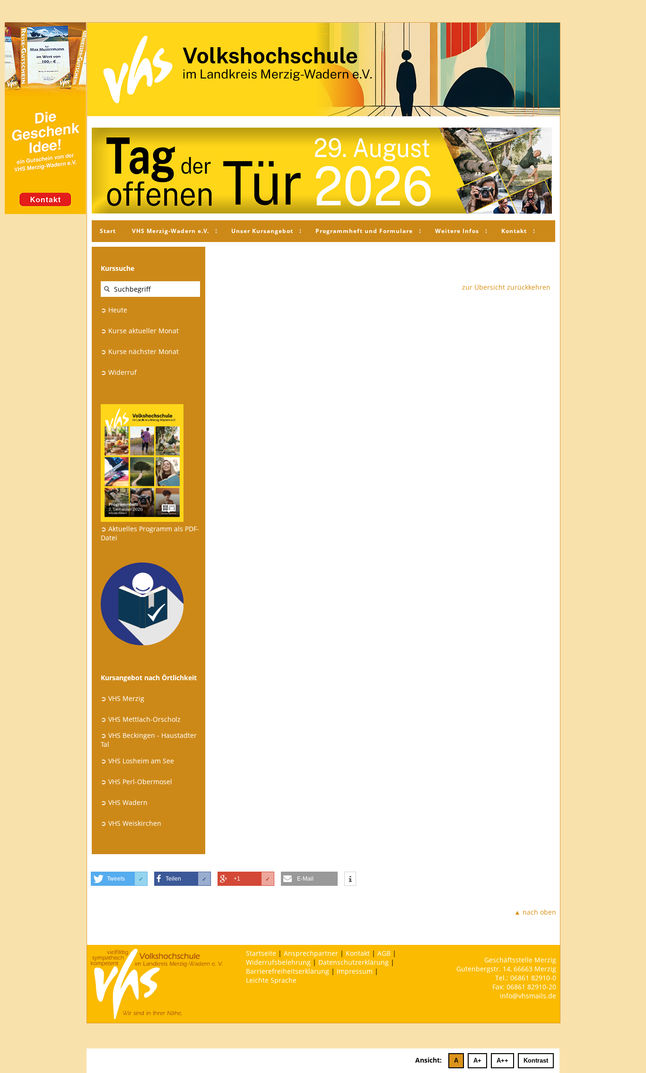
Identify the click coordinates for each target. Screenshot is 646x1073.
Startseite (261, 953)
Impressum (355, 971)
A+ (477, 1060)
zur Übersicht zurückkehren (506, 287)
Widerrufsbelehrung (278, 962)
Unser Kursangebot (262, 231)
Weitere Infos (457, 231)
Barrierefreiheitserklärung (287, 971)
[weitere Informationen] (350, 879)
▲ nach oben (535, 912)
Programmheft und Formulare (364, 231)
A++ (502, 1060)
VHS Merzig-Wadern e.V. (170, 231)
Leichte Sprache (271, 980)
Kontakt (514, 231)
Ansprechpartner (311, 953)
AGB (384, 953)
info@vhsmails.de (528, 995)
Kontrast (536, 1060)
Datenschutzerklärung (353, 962)
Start (108, 231)
